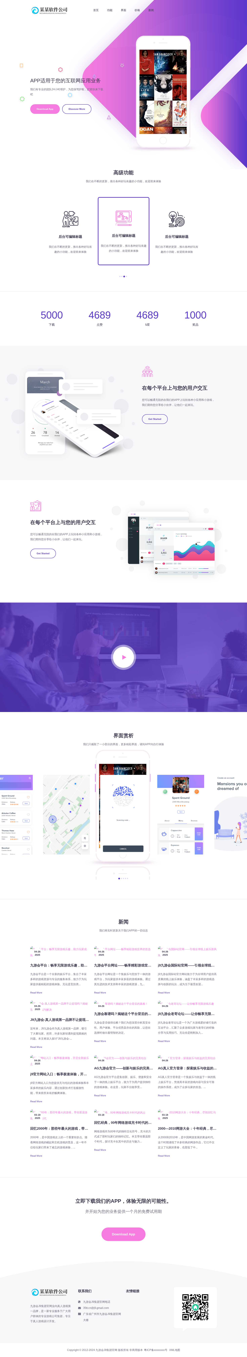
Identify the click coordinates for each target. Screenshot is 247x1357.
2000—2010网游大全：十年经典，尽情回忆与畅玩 (195, 1128)
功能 (109, 10)
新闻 (151, 10)
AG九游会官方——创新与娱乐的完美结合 (125, 1068)
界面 (123, 10)
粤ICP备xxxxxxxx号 (155, 1350)
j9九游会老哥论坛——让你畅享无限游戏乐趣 (191, 1014)
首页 (96, 10)
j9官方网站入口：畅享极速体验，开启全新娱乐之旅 (68, 1074)
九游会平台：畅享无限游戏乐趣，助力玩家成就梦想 (69, 965)
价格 (137, 10)
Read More (36, 992)
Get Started (154, 419)
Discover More (77, 109)
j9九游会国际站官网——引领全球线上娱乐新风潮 (194, 965)
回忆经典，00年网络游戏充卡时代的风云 (124, 1122)
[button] (119, 276)
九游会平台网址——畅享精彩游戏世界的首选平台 (131, 965)
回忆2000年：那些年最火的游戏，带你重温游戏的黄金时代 (74, 1128)
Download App (45, 109)
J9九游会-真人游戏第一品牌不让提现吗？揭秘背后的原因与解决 (78, 1020)
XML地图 (174, 1350)
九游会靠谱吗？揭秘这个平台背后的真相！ (126, 1014)
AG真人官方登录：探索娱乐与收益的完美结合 (192, 1068)
